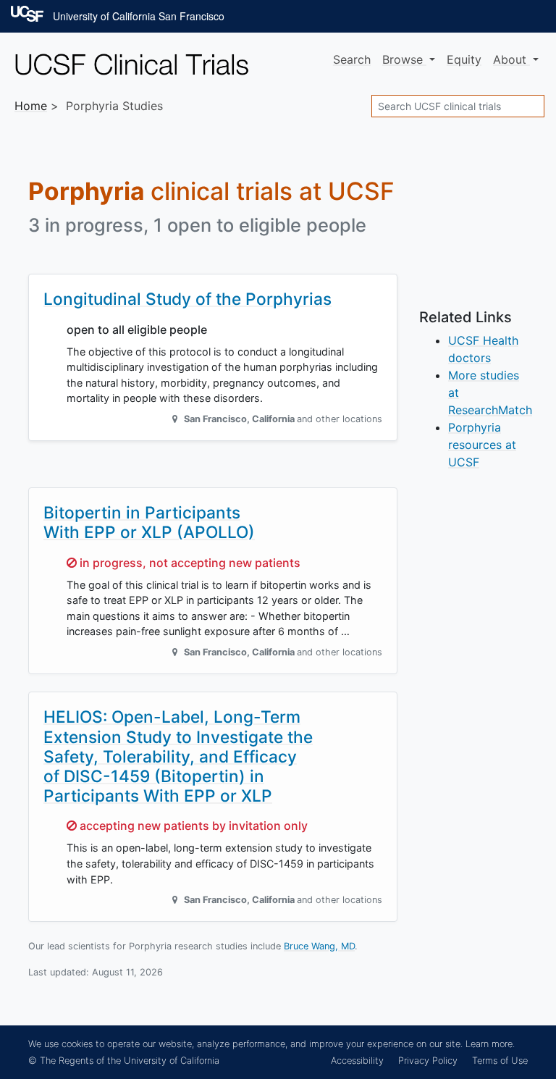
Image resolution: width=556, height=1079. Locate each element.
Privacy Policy (428, 1060)
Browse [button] (404, 59)
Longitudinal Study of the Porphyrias (187, 298)
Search (352, 59)
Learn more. (490, 1043)
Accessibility (357, 1060)
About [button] (511, 59)
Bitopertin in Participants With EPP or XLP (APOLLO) (149, 522)
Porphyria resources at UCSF (482, 444)
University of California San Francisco (138, 16)
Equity (464, 59)
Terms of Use (500, 1060)
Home (30, 105)
